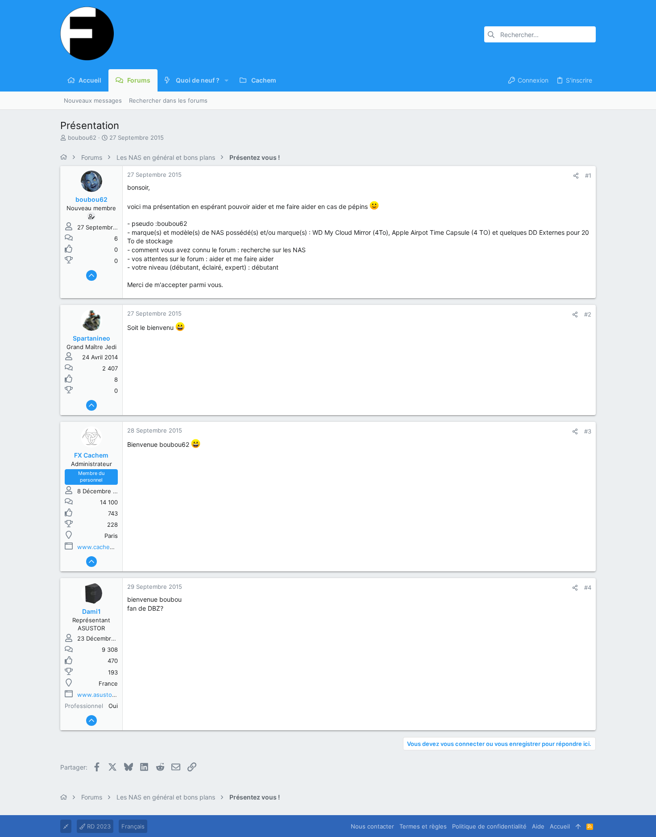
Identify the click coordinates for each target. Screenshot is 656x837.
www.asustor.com (102, 694)
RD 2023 (98, 826)
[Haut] (578, 826)
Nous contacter (372, 826)
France (108, 683)
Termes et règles (423, 826)
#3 (587, 431)
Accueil (560, 826)
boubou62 (82, 137)
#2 (587, 314)
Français (133, 826)
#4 (587, 587)
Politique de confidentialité (489, 826)
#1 (588, 175)
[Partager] (576, 175)
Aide (538, 826)
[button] (226, 80)
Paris (111, 535)
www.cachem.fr (99, 546)
